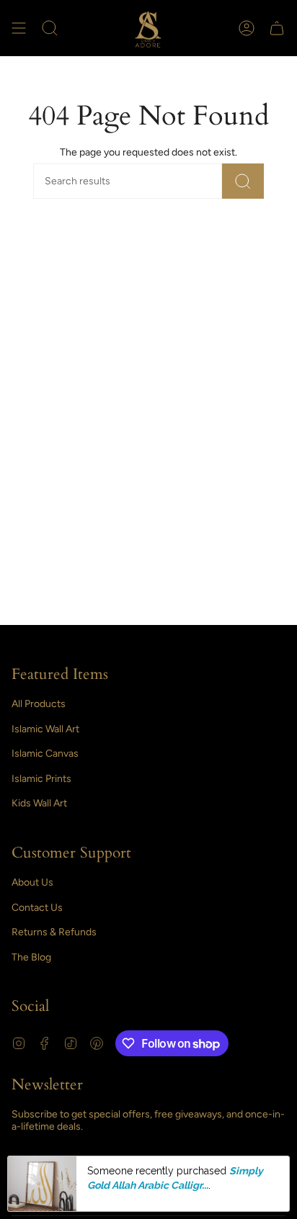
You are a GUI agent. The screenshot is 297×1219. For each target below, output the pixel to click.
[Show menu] (18, 28)
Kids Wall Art (39, 803)
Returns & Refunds (54, 932)
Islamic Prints (41, 779)
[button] (50, 28)
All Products (39, 704)
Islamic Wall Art (45, 729)
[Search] (243, 181)
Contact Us (37, 907)
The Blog (31, 957)
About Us (32, 882)
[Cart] (277, 28)
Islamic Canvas (45, 753)
